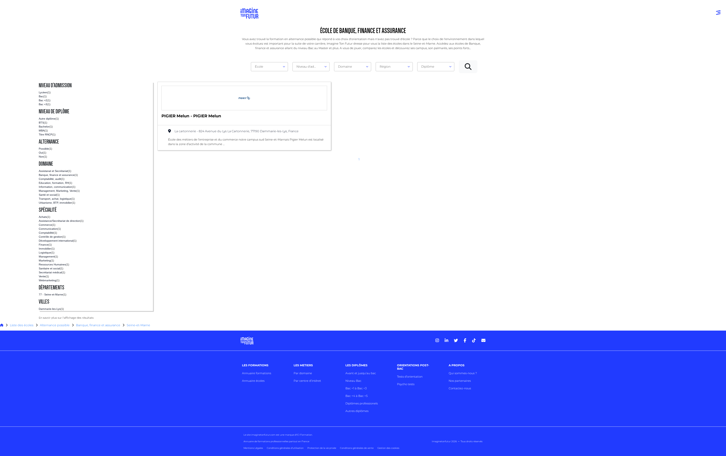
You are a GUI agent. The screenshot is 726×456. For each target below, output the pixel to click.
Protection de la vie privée (321, 448)
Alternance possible (55, 325)
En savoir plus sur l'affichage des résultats (66, 317)
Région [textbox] (385, 66)
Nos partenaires (460, 381)
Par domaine (303, 373)
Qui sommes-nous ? (463, 373)
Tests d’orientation (410, 376)
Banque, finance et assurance (98, 325)
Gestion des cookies (388, 448)
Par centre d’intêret (307, 381)
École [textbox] (259, 66)
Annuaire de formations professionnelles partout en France (276, 441)
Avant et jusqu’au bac (360, 373)
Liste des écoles (21, 325)
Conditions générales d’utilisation (285, 448)
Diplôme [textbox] (427, 66)
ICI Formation (304, 434)
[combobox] (269, 66)
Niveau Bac (353, 381)
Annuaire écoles (253, 381)
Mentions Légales (253, 448)
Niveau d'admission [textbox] (309, 66)
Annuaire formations (256, 373)
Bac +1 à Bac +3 (356, 388)
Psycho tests (405, 384)
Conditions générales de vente (357, 448)
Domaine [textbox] (345, 66)
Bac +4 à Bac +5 (356, 396)
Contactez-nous (460, 388)
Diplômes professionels (361, 403)
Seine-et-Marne (138, 325)
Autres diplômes (356, 411)
